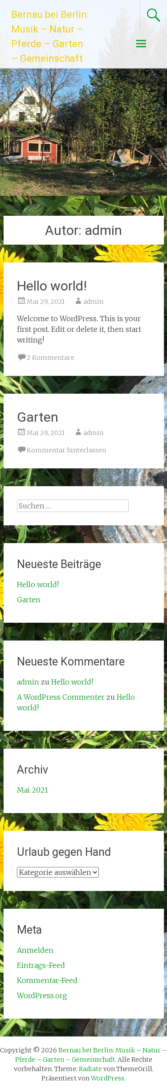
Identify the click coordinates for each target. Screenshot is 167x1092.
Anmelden (35, 950)
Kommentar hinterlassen (66, 450)
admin (93, 302)
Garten (37, 417)
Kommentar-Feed (47, 980)
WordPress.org (42, 995)
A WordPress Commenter (61, 697)
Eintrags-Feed (41, 965)
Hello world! (52, 286)
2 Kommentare (50, 358)
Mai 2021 (32, 790)
